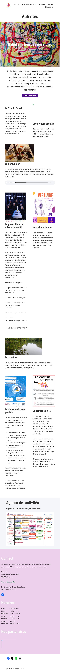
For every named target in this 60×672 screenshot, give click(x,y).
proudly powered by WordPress (15, 668)
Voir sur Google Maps (8, 582)
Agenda (50, 4)
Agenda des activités (30, 95)
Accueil (16, 4)
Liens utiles (49, 7)
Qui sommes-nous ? (28, 4)
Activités (42, 4)
